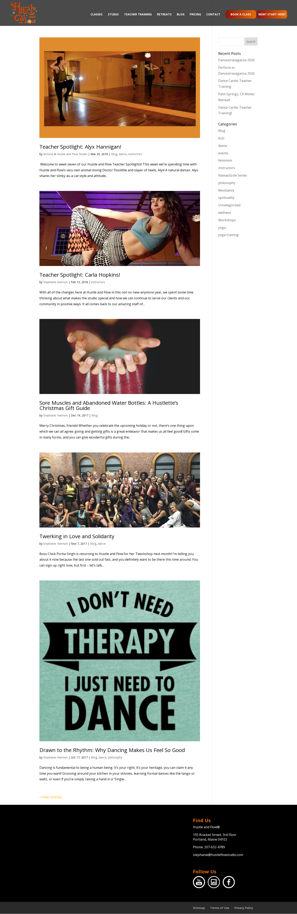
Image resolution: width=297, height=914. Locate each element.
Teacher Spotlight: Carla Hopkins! (79, 274)
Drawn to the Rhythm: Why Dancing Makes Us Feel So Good (112, 750)
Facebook (229, 882)
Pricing (195, 14)
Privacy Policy (243, 908)
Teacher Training (138, 14)
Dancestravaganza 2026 (236, 60)
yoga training (228, 235)
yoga (222, 227)
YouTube (199, 882)
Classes (96, 14)
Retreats (164, 14)
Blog (180, 14)
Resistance (226, 190)
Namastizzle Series (232, 175)
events (223, 153)
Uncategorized (229, 205)
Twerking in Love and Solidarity (76, 536)
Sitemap (199, 908)
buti (221, 138)
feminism (225, 160)
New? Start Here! (271, 14)
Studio (113, 14)
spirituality (226, 197)
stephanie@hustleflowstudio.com (218, 855)
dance (123, 154)
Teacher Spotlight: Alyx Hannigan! (80, 146)
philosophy (115, 757)
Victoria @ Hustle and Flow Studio (65, 154)
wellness (224, 212)
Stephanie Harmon (55, 282)
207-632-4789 (214, 847)
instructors (135, 154)
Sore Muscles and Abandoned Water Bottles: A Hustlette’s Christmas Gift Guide (108, 405)
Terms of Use (219, 908)
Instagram (214, 882)
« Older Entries (50, 797)
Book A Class (241, 14)
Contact (213, 14)
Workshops (227, 220)
